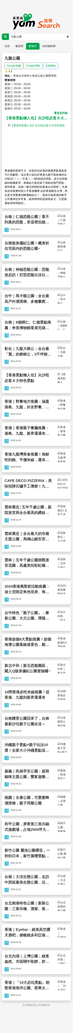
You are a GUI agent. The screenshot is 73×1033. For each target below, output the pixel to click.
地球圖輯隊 (49, 46)
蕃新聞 (19, 46)
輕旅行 (33, 46)
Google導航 (33, 65)
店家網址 (50, 65)
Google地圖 (14, 65)
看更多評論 (61, 113)
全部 (7, 46)
